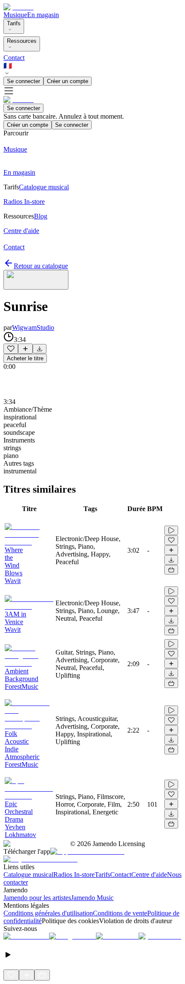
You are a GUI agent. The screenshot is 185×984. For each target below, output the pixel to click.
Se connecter (23, 81)
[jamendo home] (18, 7)
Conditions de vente (120, 913)
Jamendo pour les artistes (37, 897)
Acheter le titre (25, 358)
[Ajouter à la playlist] (25, 349)
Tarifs (14, 23)
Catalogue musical (28, 874)
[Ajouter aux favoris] (10, 349)
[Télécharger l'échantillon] (39, 348)
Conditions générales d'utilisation (48, 913)
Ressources (22, 41)
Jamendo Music (92, 897)
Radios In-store (74, 874)
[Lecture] (171, 530)
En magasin (43, 14)
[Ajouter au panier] (171, 569)
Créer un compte (67, 81)
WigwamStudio (33, 327)
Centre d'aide (149, 874)
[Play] (35, 280)
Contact (14, 57)
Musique (15, 14)
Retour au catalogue (41, 265)
